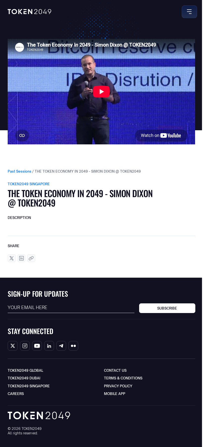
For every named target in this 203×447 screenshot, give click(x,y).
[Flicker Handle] (73, 346)
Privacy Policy (118, 386)
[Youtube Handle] (37, 346)
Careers (16, 394)
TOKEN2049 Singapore (29, 386)
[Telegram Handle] (61, 346)
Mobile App (114, 394)
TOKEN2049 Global (25, 370)
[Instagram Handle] (25, 346)
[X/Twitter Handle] (12, 346)
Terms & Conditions (123, 378)
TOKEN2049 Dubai (24, 378)
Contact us (115, 370)
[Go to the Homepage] (29, 11)
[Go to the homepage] (39, 415)
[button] (188, 11)
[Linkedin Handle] (49, 346)
